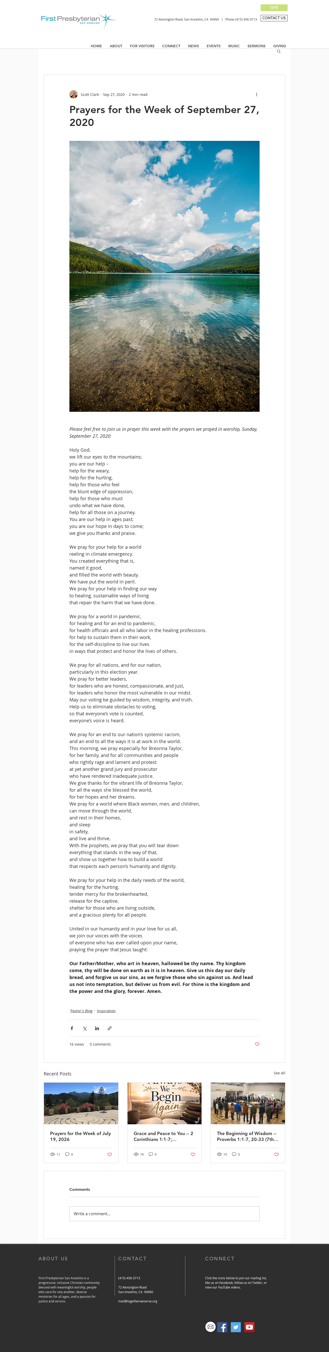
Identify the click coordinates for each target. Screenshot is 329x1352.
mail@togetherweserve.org (137, 1301)
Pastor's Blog (81, 1010)
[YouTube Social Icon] (249, 1327)
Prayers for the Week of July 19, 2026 (80, 1136)
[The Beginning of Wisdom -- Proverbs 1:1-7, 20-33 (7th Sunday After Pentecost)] (248, 1103)
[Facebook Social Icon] (222, 1327)
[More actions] (256, 94)
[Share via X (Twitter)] (84, 1028)
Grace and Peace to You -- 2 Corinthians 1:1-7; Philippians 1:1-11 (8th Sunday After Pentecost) (163, 1136)
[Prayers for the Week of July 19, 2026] (81, 1103)
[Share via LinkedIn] (97, 1028)
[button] (193, 46)
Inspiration (106, 1010)
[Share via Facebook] (71, 1028)
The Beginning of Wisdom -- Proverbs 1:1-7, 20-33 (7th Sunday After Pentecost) (247, 1136)
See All (279, 1073)
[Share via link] (109, 1028)
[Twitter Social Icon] (236, 1327)
